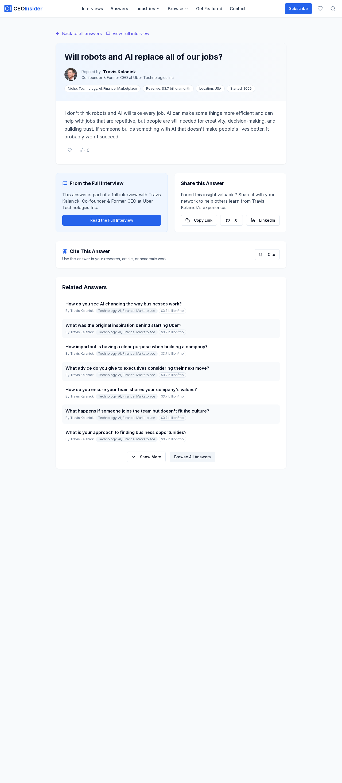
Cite (271, 254)
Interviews (92, 8)
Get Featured (209, 8)
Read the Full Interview (111, 220)
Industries (145, 8)
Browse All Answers (192, 457)
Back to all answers (82, 33)
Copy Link (203, 220)
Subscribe (298, 8)
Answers (119, 8)
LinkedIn (267, 220)
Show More (150, 457)
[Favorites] (320, 8)
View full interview (130, 33)
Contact (238, 8)
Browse (175, 8)
